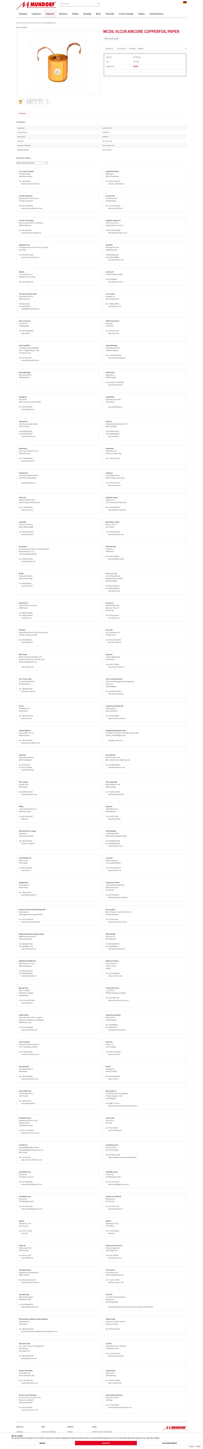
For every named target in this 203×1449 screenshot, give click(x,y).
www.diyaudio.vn (27, 1003)
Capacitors (36, 13)
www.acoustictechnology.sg (31, 233)
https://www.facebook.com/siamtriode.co (123, 1106)
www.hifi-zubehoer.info (116, 794)
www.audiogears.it (27, 409)
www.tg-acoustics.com (116, 1282)
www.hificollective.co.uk (116, 767)
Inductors (50, 13)
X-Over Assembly (126, 13)
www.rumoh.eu (113, 1079)
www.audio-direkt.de (115, 385)
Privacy (191, 1446)
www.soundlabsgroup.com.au (31, 1184)
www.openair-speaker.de (117, 1030)
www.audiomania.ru (28, 461)
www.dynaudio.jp (114, 591)
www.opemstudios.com (29, 1030)
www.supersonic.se (115, 1258)
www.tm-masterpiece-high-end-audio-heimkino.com (39, 1331)
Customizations (156, 13)
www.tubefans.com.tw (29, 1358)
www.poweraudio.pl (28, 691)
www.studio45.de (27, 1258)
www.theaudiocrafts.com (29, 1307)
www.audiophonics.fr (28, 483)
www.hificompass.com (29, 794)
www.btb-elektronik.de (116, 559)
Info (43, 1427)
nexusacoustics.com (115, 976)
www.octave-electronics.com (118, 1000)
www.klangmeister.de (28, 895)
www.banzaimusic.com (116, 534)
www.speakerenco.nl (115, 1209)
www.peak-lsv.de (114, 1054)
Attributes (22, 113)
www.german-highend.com (30, 743)
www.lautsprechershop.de (30, 922)
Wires (98, 13)
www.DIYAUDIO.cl (27, 642)
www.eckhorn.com (114, 306)
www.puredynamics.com (29, 1079)
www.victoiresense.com (29, 1410)
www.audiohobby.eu (115, 407)
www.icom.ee (26, 870)
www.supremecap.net (115, 694)
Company (19, 1432)
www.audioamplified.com (30, 360)
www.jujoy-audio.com (115, 740)
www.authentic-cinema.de (117, 510)
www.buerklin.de (27, 586)
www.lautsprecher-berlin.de (118, 897)
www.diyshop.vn (113, 618)
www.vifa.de (25, 333)
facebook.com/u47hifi (115, 1356)
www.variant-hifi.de (114, 1383)
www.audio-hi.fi (26, 718)
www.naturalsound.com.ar (30, 1133)
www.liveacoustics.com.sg (117, 922)
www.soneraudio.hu (115, 1130)
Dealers (141, 13)
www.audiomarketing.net (117, 358)
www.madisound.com (28, 949)
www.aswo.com (113, 333)
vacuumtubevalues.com (29, 1383)
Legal (94, 1427)
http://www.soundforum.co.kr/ (31, 1160)
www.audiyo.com (27, 510)
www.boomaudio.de (28, 561)
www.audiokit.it (113, 436)
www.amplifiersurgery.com (117, 233)
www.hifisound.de (114, 819)
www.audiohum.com (28, 436)
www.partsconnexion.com (30, 1054)
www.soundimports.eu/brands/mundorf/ (122, 1157)
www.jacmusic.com (114, 870)
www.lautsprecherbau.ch (116, 949)
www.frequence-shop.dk (116, 718)
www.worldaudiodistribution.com (119, 1407)
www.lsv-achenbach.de (116, 184)
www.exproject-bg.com (116, 667)
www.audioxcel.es (114, 485)
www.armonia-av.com (115, 282)
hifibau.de (24, 819)
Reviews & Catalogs (49, 1432)
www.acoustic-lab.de (115, 208)
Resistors (63, 13)
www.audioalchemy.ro (29, 976)
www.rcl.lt (24, 1233)
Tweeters (23, 13)
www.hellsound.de (27, 770)
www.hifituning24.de (28, 1103)
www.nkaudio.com (27, 667)
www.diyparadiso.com (116, 260)
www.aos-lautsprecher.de (30, 184)
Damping (87, 13)
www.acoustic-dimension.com (31, 208)
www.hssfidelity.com (115, 846)
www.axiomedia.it (27, 534)
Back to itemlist (21, 27)
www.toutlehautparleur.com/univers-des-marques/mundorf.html (130, 1307)
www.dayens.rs (26, 618)
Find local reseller (112, 39)
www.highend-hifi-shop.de (30, 309)
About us (19, 1427)
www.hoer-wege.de (28, 843)
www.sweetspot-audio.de (30, 1282)
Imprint (198, 1446)
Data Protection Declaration (102, 1432)
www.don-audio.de (114, 642)
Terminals (109, 13)
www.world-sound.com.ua (30, 257)
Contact (70, 1427)
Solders (75, 13)
